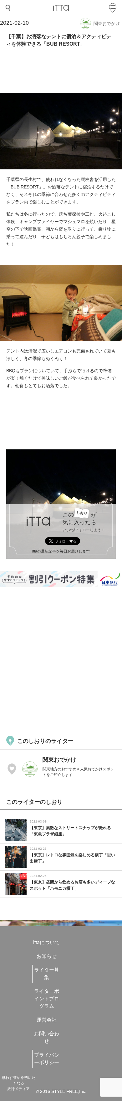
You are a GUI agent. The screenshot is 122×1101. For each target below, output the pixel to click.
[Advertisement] (61, 660)
